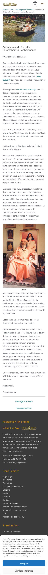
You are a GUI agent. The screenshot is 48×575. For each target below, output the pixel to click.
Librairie (6, 490)
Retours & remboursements (15, 510)
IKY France (7, 479)
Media (5, 493)
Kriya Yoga (7, 476)
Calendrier (7, 483)
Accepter (24, 563)
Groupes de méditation (13, 486)
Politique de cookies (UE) (13, 517)
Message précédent (24, 401)
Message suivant (24, 408)
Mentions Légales (10, 503)
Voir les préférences (24, 570)
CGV (4, 513)
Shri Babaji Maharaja (26, 89)
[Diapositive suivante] (43, 255)
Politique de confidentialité (15, 506)
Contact (6, 500)
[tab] (23, 289)
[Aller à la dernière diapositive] (4, 255)
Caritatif (6, 496)
